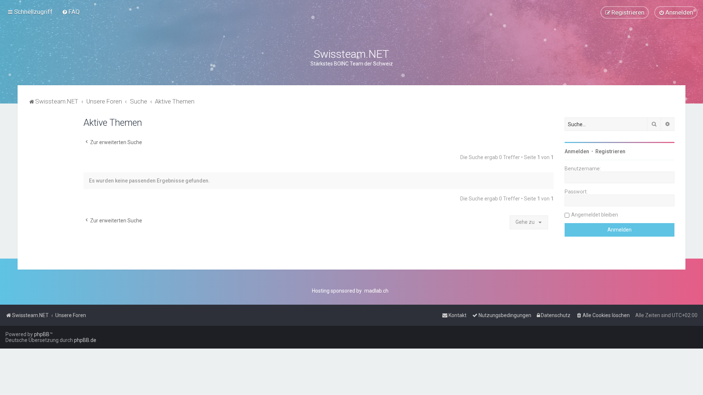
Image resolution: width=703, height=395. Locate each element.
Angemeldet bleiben (594, 215)
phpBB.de (85, 340)
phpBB (41, 334)
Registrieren (610, 151)
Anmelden (577, 151)
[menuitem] (71, 11)
